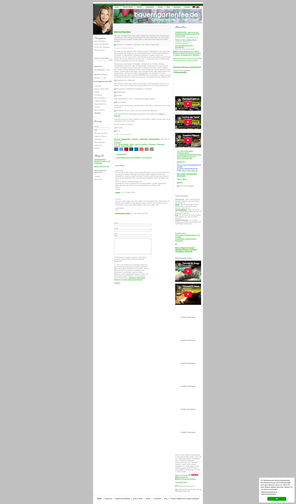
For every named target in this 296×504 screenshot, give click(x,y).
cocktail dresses (190, 239)
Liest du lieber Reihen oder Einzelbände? (184, 46)
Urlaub (131, 144)
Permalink (117, 142)
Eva (176, 215)
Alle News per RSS (100, 133)
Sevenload (97, 179)
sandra (117, 192)
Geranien (117, 146)
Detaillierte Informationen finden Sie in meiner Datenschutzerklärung (129, 278)
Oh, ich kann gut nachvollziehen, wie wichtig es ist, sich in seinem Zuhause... (188, 216)
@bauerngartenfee (180, 72)
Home (117, 7)
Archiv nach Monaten (101, 44)
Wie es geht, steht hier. (190, 170)
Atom (103, 50)
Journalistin (150, 7)
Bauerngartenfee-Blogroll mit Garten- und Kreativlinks (102, 161)
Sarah (177, 204)
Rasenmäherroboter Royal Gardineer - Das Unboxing (134, 157)
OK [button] (277, 498)
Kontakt (187, 7)
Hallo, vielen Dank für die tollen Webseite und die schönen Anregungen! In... (187, 201)
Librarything (179, 251)
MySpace (186, 249)
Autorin (139, 7)
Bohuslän (129, 146)
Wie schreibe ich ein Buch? (132, 4)
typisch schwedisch (141, 144)
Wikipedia (178, 249)
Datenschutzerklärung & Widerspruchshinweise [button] (269, 493)
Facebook (193, 249)
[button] (116, 149)
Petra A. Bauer (128, 7)
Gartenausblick (122, 154)
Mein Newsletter (99, 142)
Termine (97, 107)
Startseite (97, 86)
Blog (168, 7)
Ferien (123, 146)
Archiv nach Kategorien (102, 47)
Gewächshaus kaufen (122, 213)
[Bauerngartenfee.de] (157, 23)
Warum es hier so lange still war (186, 40)
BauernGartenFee (100, 104)
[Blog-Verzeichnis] (193, 475)
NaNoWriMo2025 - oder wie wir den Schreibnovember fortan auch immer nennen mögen (187, 34)
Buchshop (177, 7)
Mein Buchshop (99, 110)
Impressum (98, 145)
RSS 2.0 (97, 50)
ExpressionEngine (193, 498)
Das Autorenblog (99, 98)
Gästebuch (98, 139)
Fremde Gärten (154, 139)
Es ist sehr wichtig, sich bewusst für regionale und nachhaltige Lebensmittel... (188, 222)
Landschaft (143, 139)
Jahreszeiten (125, 139)
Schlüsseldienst (181, 210)
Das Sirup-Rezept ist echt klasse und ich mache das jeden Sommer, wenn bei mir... (186, 206)
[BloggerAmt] (181, 477)
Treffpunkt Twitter (100, 101)
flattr (180, 165)
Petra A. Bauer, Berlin (101, 89)
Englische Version (100, 136)
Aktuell (160, 7)
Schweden (152, 144)
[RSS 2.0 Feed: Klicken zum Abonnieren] (176, 486)
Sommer (135, 139)
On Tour (117, 139)
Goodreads (188, 251)
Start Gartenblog (99, 41)
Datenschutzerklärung (122, 498)
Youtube (191, 248)
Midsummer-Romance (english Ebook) (187, 67)
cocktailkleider (180, 239)
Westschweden (123, 144)
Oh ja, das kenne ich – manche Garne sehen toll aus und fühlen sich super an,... (188, 211)
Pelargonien (160, 144)
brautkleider (179, 241)
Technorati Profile (181, 482)
